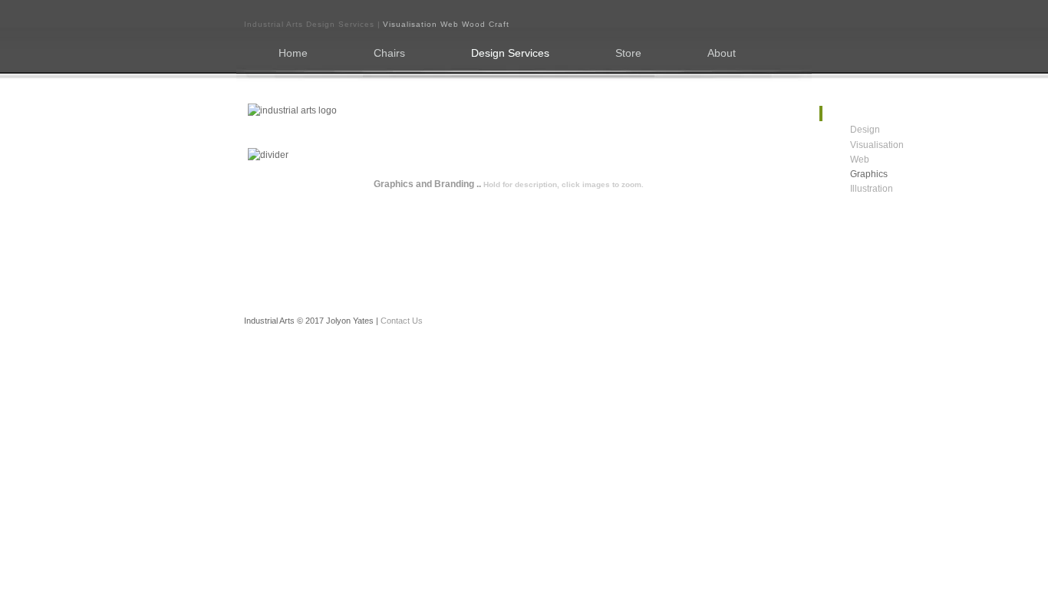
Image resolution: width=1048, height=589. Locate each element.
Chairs (389, 53)
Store (628, 53)
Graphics (846, 174)
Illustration (846, 189)
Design (846, 130)
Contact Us (402, 320)
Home (293, 53)
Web (846, 160)
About (721, 53)
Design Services (510, 53)
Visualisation (846, 145)
